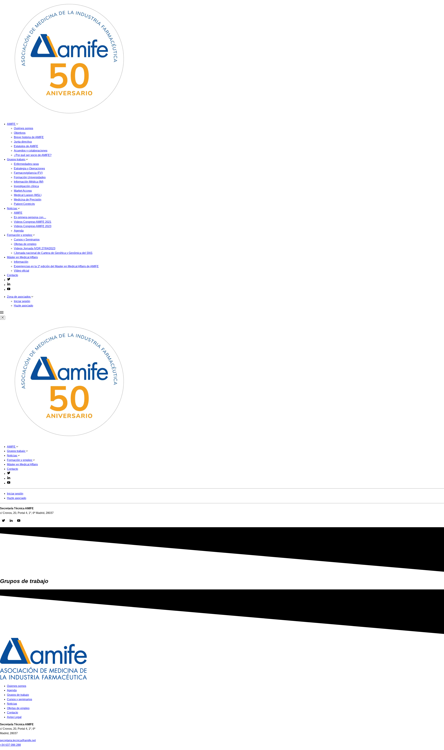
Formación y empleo (20, 235)
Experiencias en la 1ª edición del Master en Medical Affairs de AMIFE (56, 266)
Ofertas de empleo (25, 244)
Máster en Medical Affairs (22, 257)
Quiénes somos (23, 128)
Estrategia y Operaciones (29, 168)
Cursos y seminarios (19, 699)
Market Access (23, 190)
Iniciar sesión (22, 301)
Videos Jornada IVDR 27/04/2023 (34, 248)
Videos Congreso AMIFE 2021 (32, 221)
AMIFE (11, 124)
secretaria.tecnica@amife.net (18, 740)
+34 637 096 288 (10, 744)
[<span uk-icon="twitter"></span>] (8, 279)
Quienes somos (16, 685)
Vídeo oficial (21, 270)
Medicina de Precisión (27, 199)
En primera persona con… (30, 217)
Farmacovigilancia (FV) (28, 172)
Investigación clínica (26, 186)
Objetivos (19, 132)
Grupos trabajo (16, 159)
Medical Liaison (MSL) (27, 195)
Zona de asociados (19, 296)
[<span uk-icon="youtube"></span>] (8, 289)
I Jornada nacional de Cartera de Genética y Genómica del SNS (53, 252)
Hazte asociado (23, 305)
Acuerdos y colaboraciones (30, 150)
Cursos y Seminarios (27, 239)
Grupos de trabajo (18, 694)
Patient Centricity (24, 203)
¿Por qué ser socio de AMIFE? (33, 155)
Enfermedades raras (26, 163)
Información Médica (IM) (28, 181)
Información (21, 261)
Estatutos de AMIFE (26, 146)
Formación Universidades (30, 177)
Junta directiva (23, 141)
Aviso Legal (14, 717)
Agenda (19, 230)
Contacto (12, 275)
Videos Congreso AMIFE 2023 (32, 226)
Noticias (12, 208)
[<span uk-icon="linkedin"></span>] (8, 284)
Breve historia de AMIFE (29, 137)
